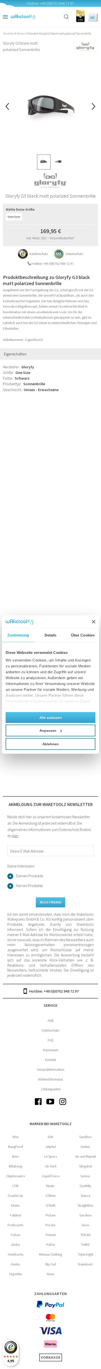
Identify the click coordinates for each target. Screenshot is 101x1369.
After (15, 1137)
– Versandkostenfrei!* (61, 238)
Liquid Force (50, 1176)
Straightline (85, 1205)
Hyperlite (15, 1274)
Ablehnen (50, 744)
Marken (21, 33)
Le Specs (50, 1156)
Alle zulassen (50, 717)
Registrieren (50, 902)
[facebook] (38, 1105)
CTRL (15, 1186)
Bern (15, 1156)
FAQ (50, 1040)
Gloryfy (32, 33)
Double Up (15, 1195)
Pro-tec (50, 1225)
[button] (93, 17)
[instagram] (62, 1105)
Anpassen (47, 730)
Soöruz (85, 1176)
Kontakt (50, 1059)
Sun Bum (85, 1215)
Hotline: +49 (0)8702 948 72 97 (54, 991)
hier (15, 835)
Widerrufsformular (50, 1079)
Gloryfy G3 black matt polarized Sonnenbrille (65, 33)
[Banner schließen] (93, 622)
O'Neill (50, 1205)
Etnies (15, 1205)
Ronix (50, 1274)
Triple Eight (85, 1254)
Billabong (15, 1166)
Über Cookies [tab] (83, 635)
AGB (50, 1020)
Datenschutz (50, 1030)
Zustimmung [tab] (18, 635)
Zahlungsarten (51, 1089)
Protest (51, 1235)
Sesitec (85, 1146)
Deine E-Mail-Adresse (27, 851)
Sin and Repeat (85, 1156)
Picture (50, 1215)
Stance (85, 1195)
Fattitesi (15, 1215)
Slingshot (85, 1166)
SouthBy (85, 1186)
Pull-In (50, 1244)
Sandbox (85, 1137)
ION (50, 1137)
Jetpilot (50, 1146)
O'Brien (50, 1195)
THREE (85, 1244)
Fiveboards (15, 1225)
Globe (15, 1244)
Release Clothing (50, 1254)
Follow (15, 1235)
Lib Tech (50, 1166)
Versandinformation (50, 1069)
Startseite (8, 33)
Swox (85, 1225)
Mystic (50, 1186)
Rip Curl (50, 1264)
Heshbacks (15, 1254)
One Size (14, 217)
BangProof (15, 1146)
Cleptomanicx (15, 1176)
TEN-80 (85, 1235)
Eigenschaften (15, 353)
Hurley (15, 1264)
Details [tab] (51, 635)
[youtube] (50, 1105)
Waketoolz (85, 1264)
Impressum (50, 1050)
